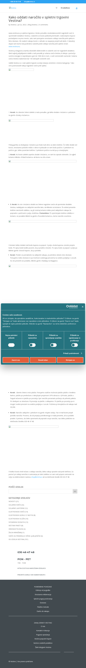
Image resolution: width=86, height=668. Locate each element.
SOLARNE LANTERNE (16, 508)
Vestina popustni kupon (42, 639)
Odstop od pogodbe (43, 590)
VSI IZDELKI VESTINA (16, 539)
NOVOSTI (12, 501)
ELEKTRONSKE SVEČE (17, 512)
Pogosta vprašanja (43, 635)
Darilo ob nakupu (43, 611)
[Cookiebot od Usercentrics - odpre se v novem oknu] (68, 306)
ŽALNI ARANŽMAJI (15, 532)
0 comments (43, 25)
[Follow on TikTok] (71, 653)
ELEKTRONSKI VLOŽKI (17, 519)
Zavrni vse (16, 360)
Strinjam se (70, 360)
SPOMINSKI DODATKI (17, 522)
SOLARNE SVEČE (15, 505)
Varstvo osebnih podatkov (42, 643)
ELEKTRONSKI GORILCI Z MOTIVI (21, 515)
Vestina (13, 25)
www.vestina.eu (14, 46)
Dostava (43, 603)
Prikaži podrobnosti (71, 353)
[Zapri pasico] (82, 306)
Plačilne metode (43, 607)
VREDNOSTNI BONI (16, 529)
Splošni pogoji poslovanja (43, 599)
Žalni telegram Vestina (43, 647)
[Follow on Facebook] (62, 653)
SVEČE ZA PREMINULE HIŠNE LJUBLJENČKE (25, 536)
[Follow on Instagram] (66, 653)
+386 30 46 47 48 (15, 2)
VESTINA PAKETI (15, 525)
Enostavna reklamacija (43, 594)
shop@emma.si (36, 477)
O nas (43, 626)
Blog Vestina (32, 25)
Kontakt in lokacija (43, 630)
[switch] (32, 345)
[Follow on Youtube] (75, 653)
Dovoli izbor (43, 360)
